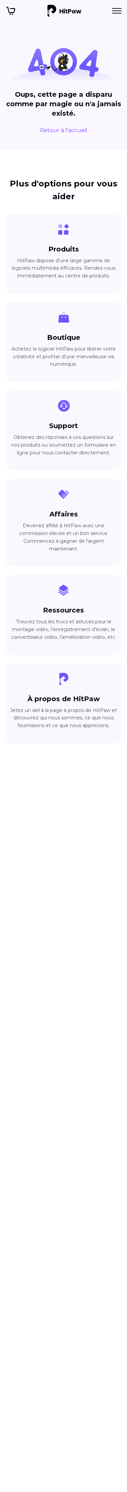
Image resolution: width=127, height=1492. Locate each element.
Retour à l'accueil (63, 130)
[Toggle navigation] (117, 11)
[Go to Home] (64, 11)
